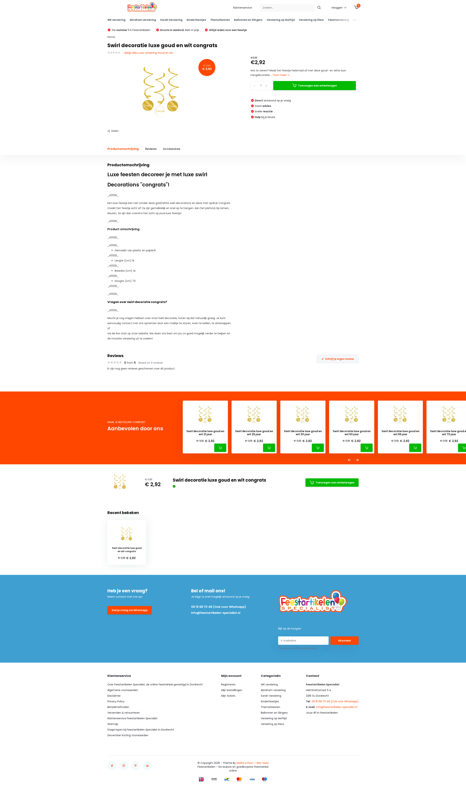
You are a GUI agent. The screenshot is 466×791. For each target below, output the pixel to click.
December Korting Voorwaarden (127, 735)
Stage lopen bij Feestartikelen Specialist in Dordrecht (140, 729)
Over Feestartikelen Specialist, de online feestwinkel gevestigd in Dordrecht (155, 684)
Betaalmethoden (118, 707)
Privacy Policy (116, 701)
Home (111, 37)
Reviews (151, 149)
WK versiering (116, 20)
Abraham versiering (143, 20)
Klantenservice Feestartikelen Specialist (132, 718)
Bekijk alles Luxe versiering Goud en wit (149, 53)
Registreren (228, 684)
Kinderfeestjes (196, 20)
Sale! (356, 20)
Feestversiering (338, 20)
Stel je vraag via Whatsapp (130, 610)
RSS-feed (262, 763)
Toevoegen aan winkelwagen (317, 85)
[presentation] (349, 460)
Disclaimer (114, 696)
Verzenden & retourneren (123, 713)
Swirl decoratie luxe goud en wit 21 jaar (205, 433)
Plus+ (250, 763)
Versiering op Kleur (311, 20)
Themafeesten (220, 20)
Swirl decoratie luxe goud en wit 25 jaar (254, 433)
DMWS (240, 763)
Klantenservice (242, 7)
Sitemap (112, 724)
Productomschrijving (123, 149)
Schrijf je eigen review (339, 359)
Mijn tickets (228, 696)
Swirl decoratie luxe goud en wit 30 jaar (303, 433)
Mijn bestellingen (231, 690)
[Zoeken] (319, 8)
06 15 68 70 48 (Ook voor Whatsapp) (218, 607)
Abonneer (344, 640)
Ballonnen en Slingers (248, 20)
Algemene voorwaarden (122, 690)
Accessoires (171, 149)
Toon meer (280, 75)
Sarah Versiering (171, 20)
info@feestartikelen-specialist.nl (215, 613)
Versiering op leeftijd (281, 20)
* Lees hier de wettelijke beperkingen (297, 648)
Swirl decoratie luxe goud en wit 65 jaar (400, 433)
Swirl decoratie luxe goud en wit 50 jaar (352, 433)
